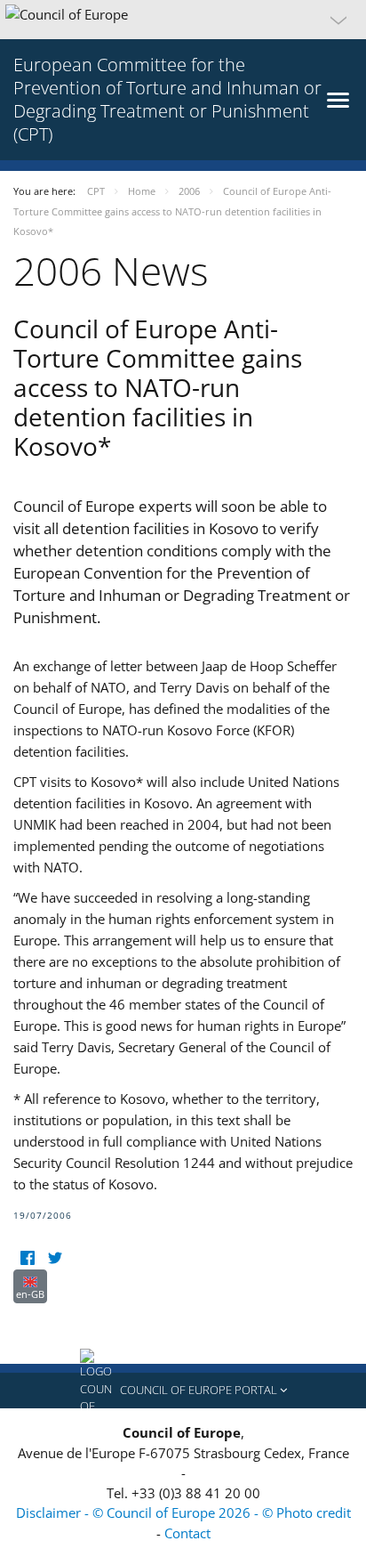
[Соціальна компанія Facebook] (27, 1258)
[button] (183, 19)
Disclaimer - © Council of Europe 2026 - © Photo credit (183, 1512)
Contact (187, 1533)
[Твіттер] (54, 1258)
